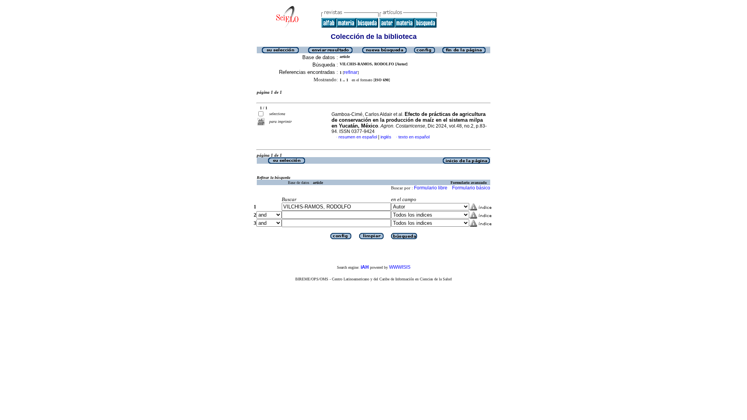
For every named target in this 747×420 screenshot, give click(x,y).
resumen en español (357, 137)
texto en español (414, 137)
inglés (386, 137)
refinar (351, 72)
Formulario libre (430, 188)
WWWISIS (399, 267)
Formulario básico (471, 188)
